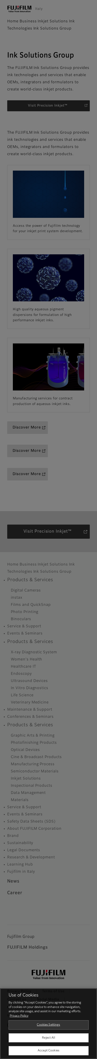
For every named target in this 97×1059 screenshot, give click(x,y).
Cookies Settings (48, 1024)
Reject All (48, 1037)
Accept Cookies (48, 1050)
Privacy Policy (19, 1015)
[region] (48, 1023)
